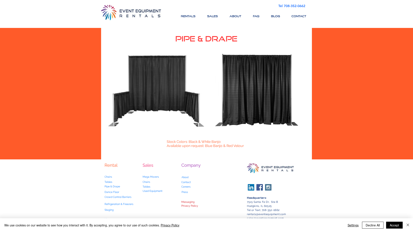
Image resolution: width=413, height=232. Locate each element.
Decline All (373, 225)
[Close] (407, 225)
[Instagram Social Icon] (268, 187)
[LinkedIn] (251, 187)
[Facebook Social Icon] (259, 187)
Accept (394, 225)
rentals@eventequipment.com (266, 214)
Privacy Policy (170, 225)
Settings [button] (353, 225)
